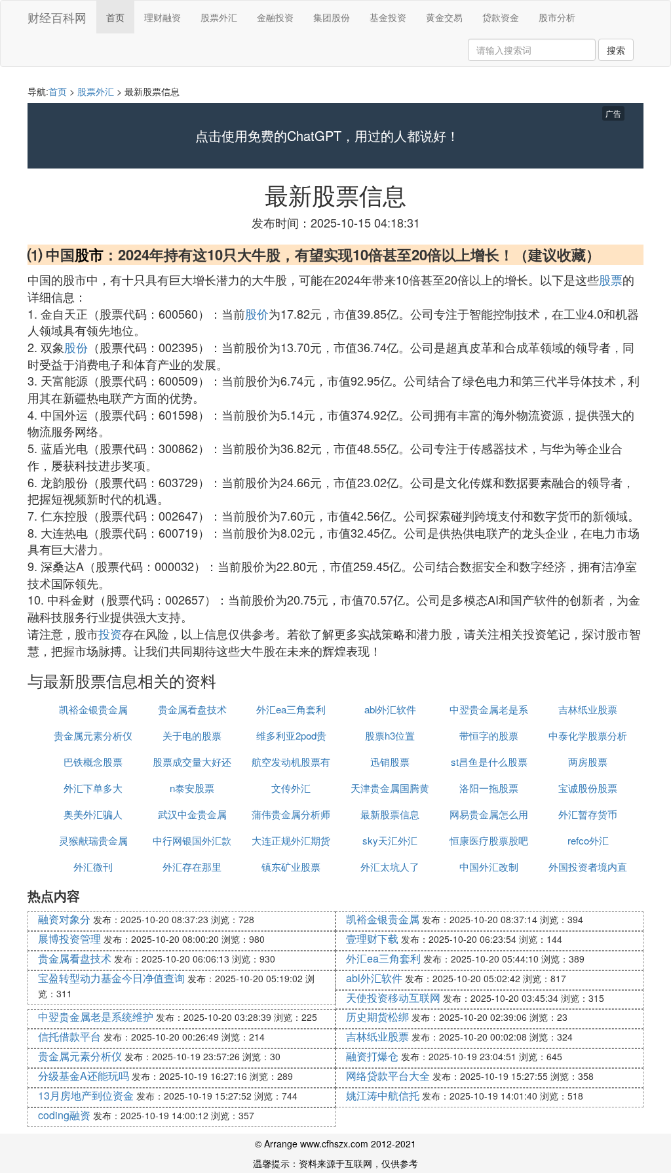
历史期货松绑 (377, 1016)
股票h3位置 (390, 735)
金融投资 (275, 17)
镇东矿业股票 (290, 866)
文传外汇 (291, 788)
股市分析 (557, 17)
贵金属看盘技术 (192, 709)
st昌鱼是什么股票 (489, 761)
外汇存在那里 (192, 866)
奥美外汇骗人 (93, 814)
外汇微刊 (93, 866)
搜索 (616, 49)
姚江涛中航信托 (382, 1095)
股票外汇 (219, 17)
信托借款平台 (69, 1036)
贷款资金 (500, 17)
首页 (115, 17)
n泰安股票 (192, 788)
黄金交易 (444, 17)
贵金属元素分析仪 (93, 735)
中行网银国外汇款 (192, 840)
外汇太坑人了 (389, 866)
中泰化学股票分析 (587, 735)
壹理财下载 (372, 938)
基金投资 (388, 17)
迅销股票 (390, 761)
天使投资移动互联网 (393, 997)
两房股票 (587, 761)
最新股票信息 (389, 814)
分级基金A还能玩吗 (83, 1075)
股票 (611, 279)
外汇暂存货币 (587, 814)
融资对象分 (64, 918)
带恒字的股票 (488, 735)
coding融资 (64, 1115)
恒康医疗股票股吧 (489, 840)
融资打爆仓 (372, 1056)
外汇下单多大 (93, 788)
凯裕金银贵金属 (93, 709)
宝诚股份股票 (587, 788)
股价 (257, 313)
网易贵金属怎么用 (489, 814)
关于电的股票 (192, 735)
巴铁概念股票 (93, 761)
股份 (76, 346)
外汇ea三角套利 (291, 709)
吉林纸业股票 (587, 709)
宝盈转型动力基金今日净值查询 (111, 977)
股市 (89, 254)
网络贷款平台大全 (388, 1075)
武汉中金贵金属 (192, 814)
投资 (110, 633)
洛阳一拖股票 (488, 788)
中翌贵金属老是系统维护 (95, 1016)
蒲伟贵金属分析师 (291, 814)
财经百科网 (57, 17)
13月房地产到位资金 (86, 1095)
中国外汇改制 (488, 866)
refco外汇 (588, 840)
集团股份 (331, 17)
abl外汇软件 (390, 709)
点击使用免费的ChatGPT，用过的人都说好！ (327, 136)
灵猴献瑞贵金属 (93, 840)
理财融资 (162, 17)
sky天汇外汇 (389, 840)
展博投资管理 (69, 938)
